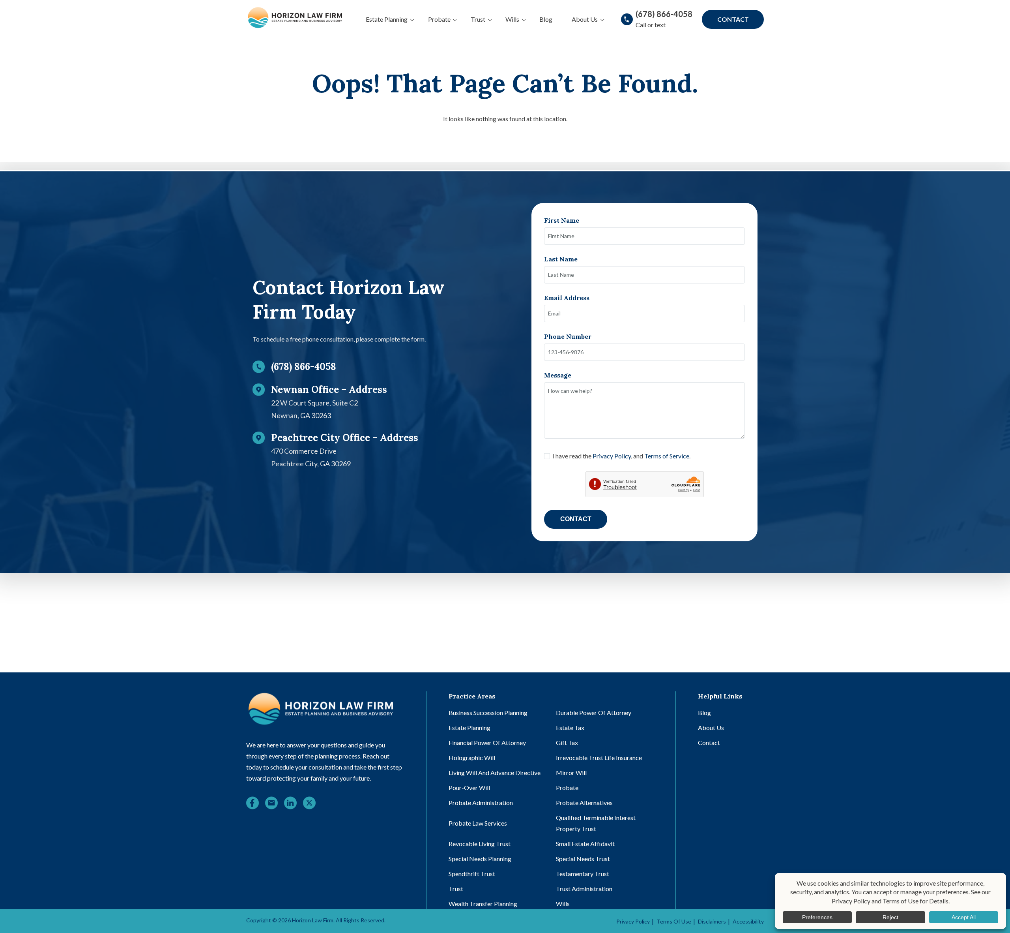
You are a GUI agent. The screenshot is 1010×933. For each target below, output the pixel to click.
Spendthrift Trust (472, 873)
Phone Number (567, 336)
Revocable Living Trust (480, 843)
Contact (733, 19)
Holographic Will (472, 757)
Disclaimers (712, 921)
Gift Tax (567, 742)
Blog (545, 19)
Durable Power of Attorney (593, 712)
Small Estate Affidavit (585, 843)
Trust (478, 19)
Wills (512, 19)
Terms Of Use (673, 921)
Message (557, 375)
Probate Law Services (478, 823)
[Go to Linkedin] (290, 804)
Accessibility (748, 921)
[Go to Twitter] (309, 804)
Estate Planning (387, 19)
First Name (561, 220)
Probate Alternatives (584, 802)
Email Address (566, 298)
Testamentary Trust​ (582, 873)
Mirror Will (571, 772)
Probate (439, 19)
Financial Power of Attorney (487, 742)
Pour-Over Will (469, 787)
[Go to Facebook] (252, 804)
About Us (585, 19)
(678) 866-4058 (664, 14)
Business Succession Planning (488, 712)
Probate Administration (481, 802)
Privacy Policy (612, 456)
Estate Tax (570, 727)
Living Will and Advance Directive (495, 772)
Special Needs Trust (583, 858)
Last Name (561, 259)
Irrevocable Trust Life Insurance (599, 757)
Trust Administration (584, 888)
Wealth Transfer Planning (483, 903)
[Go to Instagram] (271, 804)
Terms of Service (666, 456)
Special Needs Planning (480, 858)
